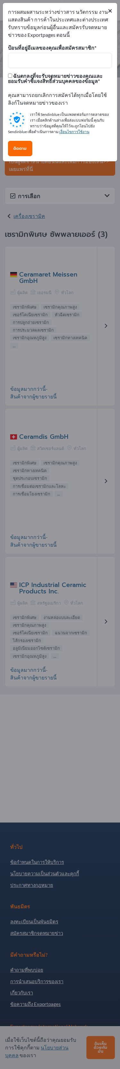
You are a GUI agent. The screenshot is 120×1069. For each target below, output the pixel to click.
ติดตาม (20, 148)
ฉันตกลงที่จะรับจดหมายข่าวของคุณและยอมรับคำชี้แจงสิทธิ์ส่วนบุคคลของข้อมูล (55, 78)
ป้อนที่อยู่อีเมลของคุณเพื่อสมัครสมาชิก (51, 47)
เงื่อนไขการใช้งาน (74, 131)
